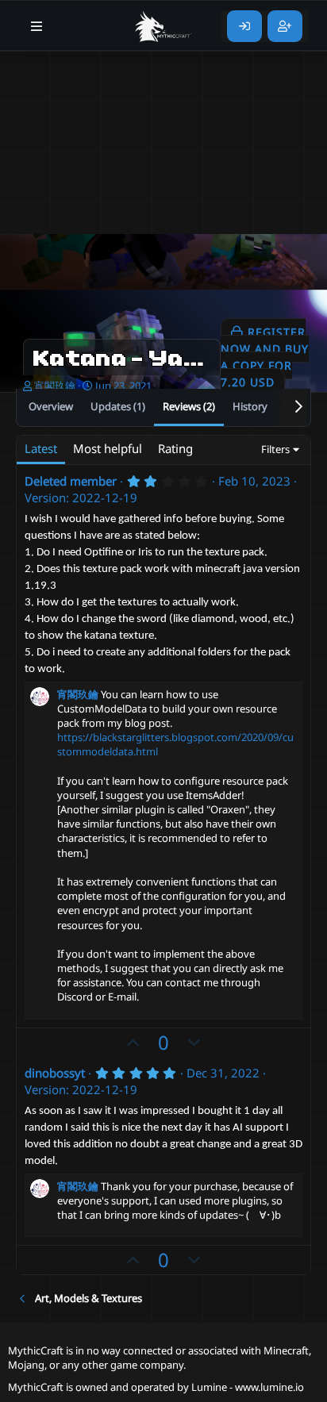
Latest (41, 448)
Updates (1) (117, 406)
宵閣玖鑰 (54, 385)
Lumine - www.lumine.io (247, 1387)
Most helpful (107, 448)
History (250, 406)
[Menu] (37, 26)
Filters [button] (275, 449)
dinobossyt (55, 1073)
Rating (175, 448)
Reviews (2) (189, 406)
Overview (51, 406)
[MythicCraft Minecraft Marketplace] (163, 26)
